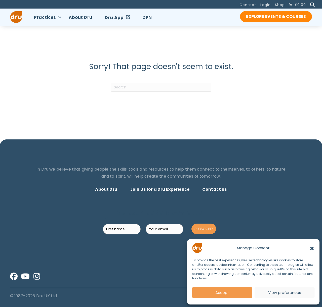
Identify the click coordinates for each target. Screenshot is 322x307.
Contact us (214, 189)
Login (265, 4)
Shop (280, 4)
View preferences (284, 292)
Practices (45, 17)
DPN (147, 17)
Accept (222, 292)
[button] (311, 247)
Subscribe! (203, 228)
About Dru (80, 17)
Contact (247, 4)
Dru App (114, 18)
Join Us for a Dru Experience (159, 189)
